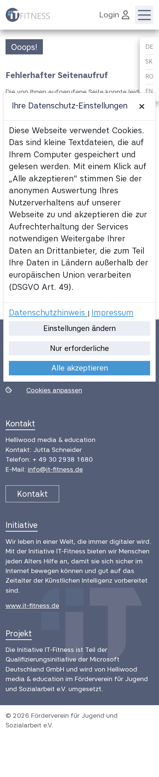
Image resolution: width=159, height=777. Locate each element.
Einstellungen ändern (79, 328)
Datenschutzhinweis (48, 312)
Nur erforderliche (79, 348)
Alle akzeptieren (79, 367)
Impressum (112, 312)
